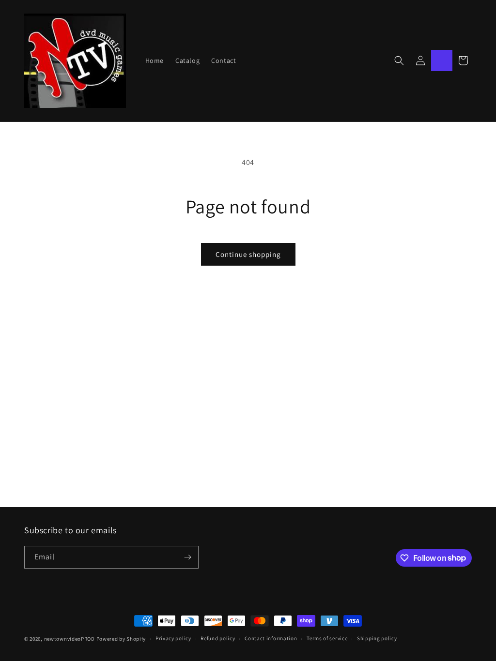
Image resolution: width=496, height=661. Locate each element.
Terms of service (327, 638)
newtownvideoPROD (69, 638)
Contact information (271, 638)
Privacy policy (173, 638)
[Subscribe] (187, 557)
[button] (399, 60)
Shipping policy (377, 638)
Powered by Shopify (121, 638)
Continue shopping (248, 254)
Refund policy (218, 638)
